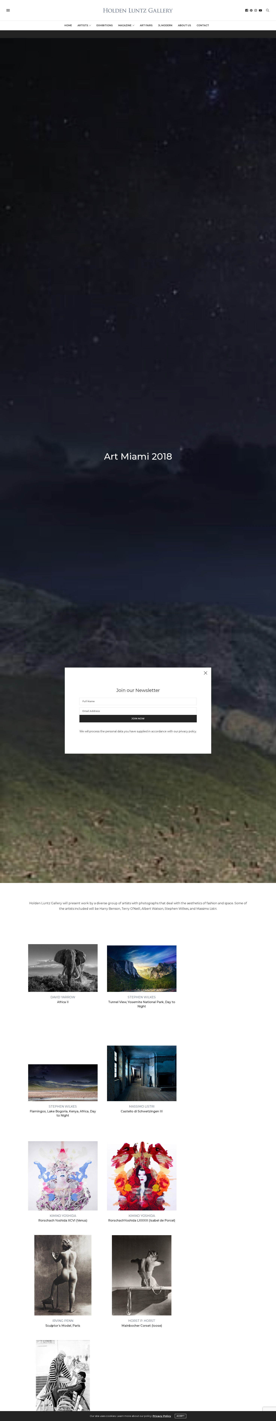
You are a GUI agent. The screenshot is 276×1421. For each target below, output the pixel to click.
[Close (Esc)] (205, 673)
